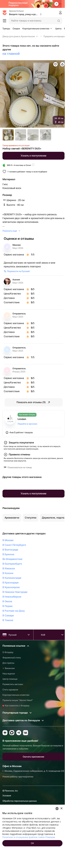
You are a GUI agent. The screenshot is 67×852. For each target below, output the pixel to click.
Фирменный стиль (11, 657)
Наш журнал (8, 673)
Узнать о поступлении (33, 155)
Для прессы (8, 663)
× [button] (61, 808)
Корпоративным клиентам (15, 695)
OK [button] (32, 843)
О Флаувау (7, 652)
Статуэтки (30, 517)
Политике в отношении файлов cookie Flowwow (28, 837)
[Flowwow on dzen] (4, 732)
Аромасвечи (12, 517)
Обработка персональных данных (19, 801)
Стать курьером (10, 689)
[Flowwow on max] (11, 732)
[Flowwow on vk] (25, 732)
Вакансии (10, 668)
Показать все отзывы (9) (31, 402)
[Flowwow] (4, 12)
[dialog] (32, 828)
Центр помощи (9, 679)
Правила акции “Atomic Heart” (17, 700)
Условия (6, 795)
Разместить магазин (12, 684)
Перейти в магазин (27, 424)
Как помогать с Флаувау (16, 705)
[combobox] (57, 808)
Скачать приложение (33, 756)
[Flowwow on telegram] (18, 732)
